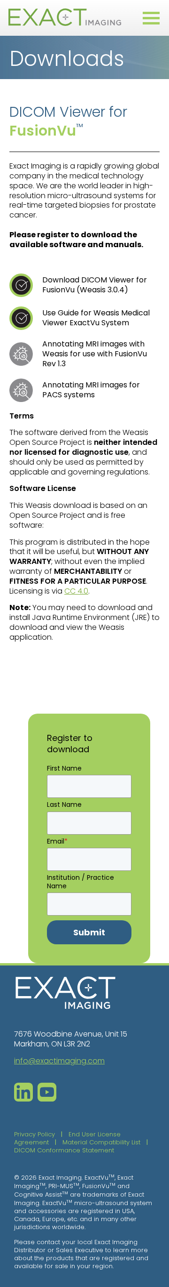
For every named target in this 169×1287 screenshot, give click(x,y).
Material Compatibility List (101, 1142)
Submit (89, 932)
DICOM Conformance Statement (64, 1150)
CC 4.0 (76, 591)
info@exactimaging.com (59, 1060)
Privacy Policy (34, 1134)
